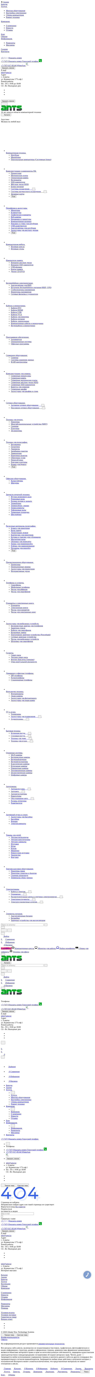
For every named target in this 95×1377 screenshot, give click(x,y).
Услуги (4, 1282)
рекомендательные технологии (51, 1344)
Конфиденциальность (10, 1337)
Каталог (4, 1275)
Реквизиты (5, 1304)
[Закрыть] (3, 1057)
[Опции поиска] (3, 927)
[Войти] (2, 1046)
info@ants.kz (6, 72)
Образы (4, 1286)
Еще (13, 196)
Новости (4, 1295)
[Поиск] (3, 1042)
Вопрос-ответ (6, 1319)
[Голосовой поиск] (4, 930)
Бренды (4, 1279)
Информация (6, 1299)
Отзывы (4, 1297)
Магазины (5, 1306)
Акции (4, 1277)
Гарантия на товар (8, 1317)
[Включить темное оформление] (4, 103)
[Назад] (13, 1092)
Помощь (4, 1308)
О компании (6, 1293)
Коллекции (5, 1284)
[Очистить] (45, 924)
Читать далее (75, 1355)
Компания (5, 1288)
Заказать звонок (8, 68)
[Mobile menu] (3, 988)
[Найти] (9, 930)
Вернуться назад (8, 1207)
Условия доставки (8, 1315)
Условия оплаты (8, 1313)
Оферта (4, 1339)
